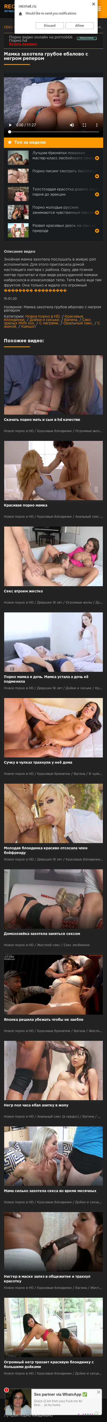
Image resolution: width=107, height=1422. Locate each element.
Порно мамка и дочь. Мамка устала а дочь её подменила (46, 679)
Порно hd (18, 40)
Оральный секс (77, 323)
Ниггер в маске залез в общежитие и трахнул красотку (47, 1279)
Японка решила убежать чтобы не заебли (43, 1019)
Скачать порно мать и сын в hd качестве (42, 419)
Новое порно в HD (42, 316)
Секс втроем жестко (23, 591)
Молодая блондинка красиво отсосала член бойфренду (46, 850)
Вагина (70, 320)
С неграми (48, 323)
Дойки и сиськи (44, 320)
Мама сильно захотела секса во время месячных (50, 1191)
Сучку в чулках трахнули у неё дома (38, 762)
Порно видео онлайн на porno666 (40, 37)
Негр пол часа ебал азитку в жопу (36, 1105)
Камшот (28, 326)
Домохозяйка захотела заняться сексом (42, 933)
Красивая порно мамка (25, 505)
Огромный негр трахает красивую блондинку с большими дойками (49, 1365)
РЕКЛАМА (87, 38)
